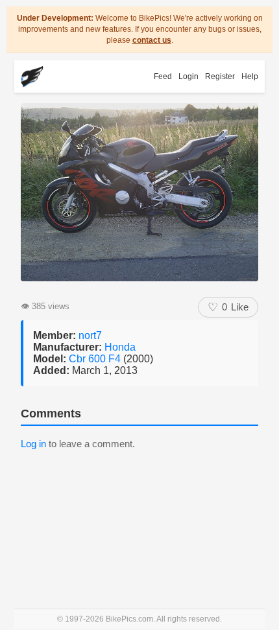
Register (220, 76)
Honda (120, 347)
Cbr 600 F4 (96, 358)
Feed (163, 76)
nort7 (90, 335)
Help (249, 76)
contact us (151, 40)
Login (188, 76)
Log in (33, 443)
